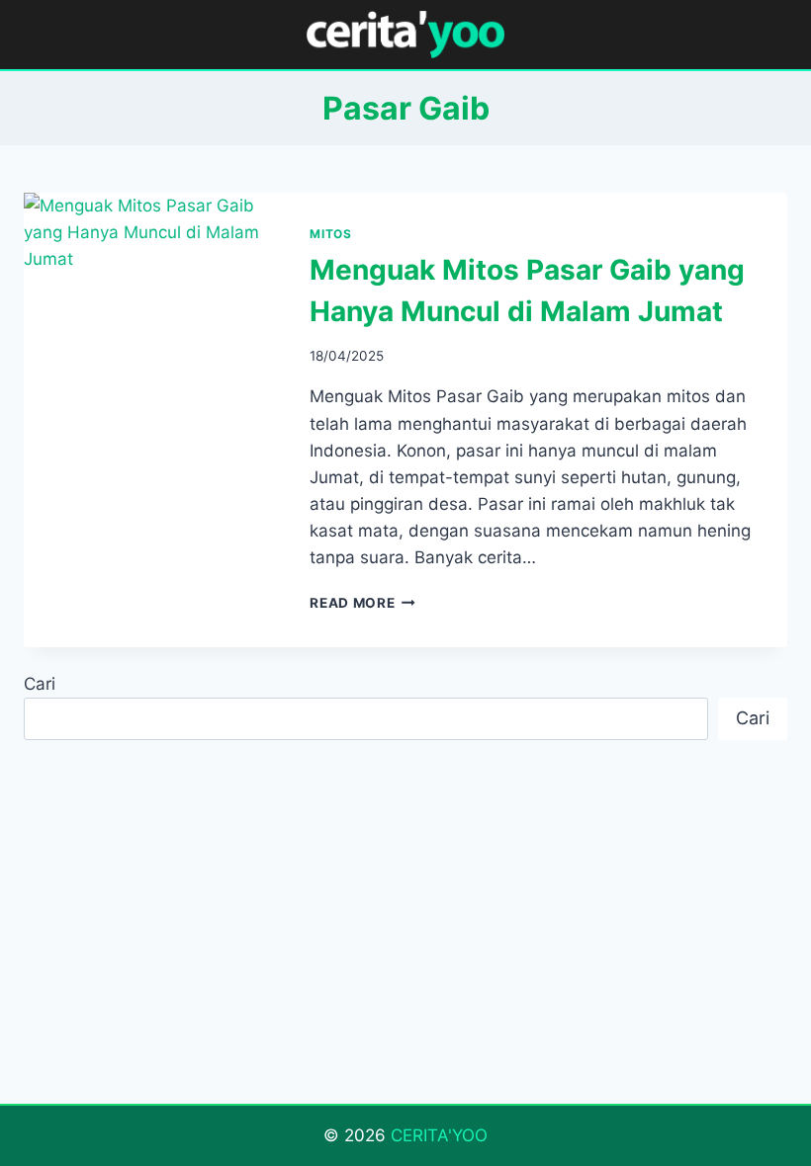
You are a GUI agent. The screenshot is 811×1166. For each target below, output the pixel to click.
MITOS (330, 233)
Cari (39, 684)
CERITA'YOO (439, 1135)
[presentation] (151, 278)
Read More (362, 603)
